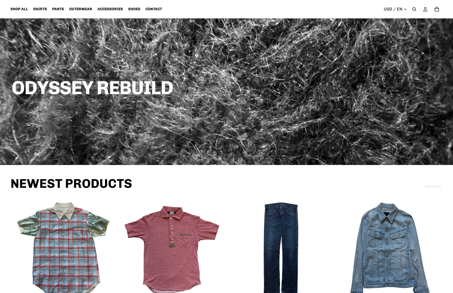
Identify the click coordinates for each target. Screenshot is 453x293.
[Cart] (437, 9)
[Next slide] (108, 249)
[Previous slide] (18, 249)
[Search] (414, 9)
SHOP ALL (434, 186)
